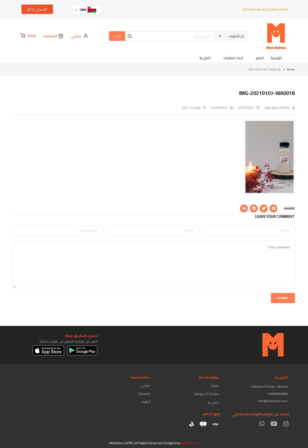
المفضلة (144, 394)
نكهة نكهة (271, 107)
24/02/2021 (246, 107)
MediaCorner (190, 443)
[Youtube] (274, 424)
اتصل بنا (213, 402)
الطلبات (145, 402)
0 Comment (219, 107)
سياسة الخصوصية (206, 394)
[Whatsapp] (262, 424)
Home (291, 69)
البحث (117, 36)
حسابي (145, 385)
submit (283, 298)
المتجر (215, 385)
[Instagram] (286, 424)
